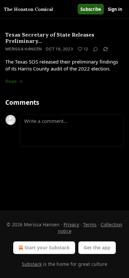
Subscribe (90, 9)
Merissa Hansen (23, 48)
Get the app (97, 247)
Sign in (115, 9)
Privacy (71, 224)
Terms (90, 224)
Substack (32, 264)
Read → (13, 81)
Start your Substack (47, 247)
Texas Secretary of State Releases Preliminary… (49, 37)
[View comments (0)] (95, 49)
